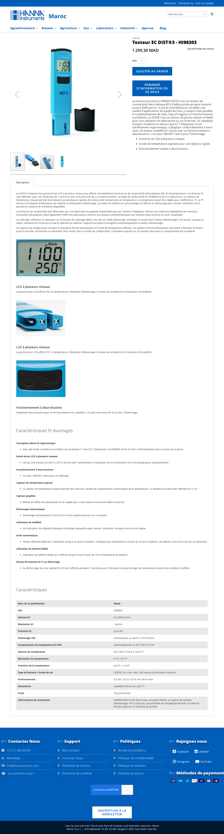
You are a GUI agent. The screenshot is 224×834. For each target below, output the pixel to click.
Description (22, 182)
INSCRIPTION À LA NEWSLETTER (112, 812)
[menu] (112, 28)
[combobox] (187, 14)
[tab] (22, 182)
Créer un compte (204, 3)
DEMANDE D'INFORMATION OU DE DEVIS (152, 88)
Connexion (184, 3)
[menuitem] (23, 28)
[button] (16, 94)
